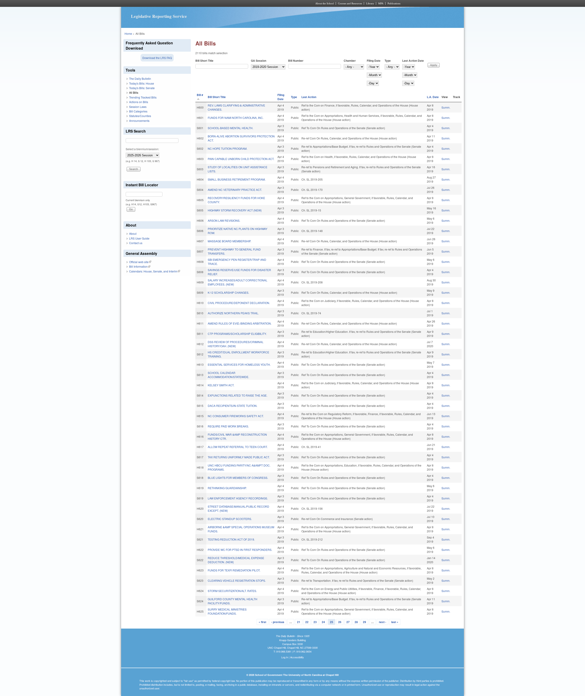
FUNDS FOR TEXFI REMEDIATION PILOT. (234, 570)
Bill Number (295, 61)
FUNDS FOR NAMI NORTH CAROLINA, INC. (235, 118)
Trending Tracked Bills (143, 97)
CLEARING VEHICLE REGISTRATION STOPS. (237, 580)
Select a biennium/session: (142, 149)
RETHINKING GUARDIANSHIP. (227, 488)
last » (394, 622)
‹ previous (277, 622)
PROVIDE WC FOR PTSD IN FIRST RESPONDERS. (240, 550)
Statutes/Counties (140, 116)
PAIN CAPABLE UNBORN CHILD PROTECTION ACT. (241, 159)
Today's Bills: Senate (142, 88)
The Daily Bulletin (140, 78)
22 (306, 622)
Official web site (140, 262)
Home (128, 33)
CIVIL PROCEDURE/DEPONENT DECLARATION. (239, 303)
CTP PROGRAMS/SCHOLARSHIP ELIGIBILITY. (237, 334)
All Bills (133, 92)
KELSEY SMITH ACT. (221, 385)
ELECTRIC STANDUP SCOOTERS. (230, 519)
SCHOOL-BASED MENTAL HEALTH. (230, 128)
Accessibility (297, 657)
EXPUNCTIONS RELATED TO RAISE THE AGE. (237, 395)
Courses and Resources (350, 3)
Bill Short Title (204, 61)
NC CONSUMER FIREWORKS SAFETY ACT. (236, 416)
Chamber (350, 61)
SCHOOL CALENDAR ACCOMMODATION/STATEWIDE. (228, 375)
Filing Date (373, 61)
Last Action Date (413, 61)
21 (298, 622)
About (132, 233)
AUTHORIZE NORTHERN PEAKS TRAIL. (233, 313)
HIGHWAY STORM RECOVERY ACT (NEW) (235, 210)
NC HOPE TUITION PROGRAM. (227, 148)
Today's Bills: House (141, 83)
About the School (324, 3)
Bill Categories (138, 111)
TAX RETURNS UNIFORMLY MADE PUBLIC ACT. (239, 457)
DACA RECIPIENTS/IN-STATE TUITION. (232, 406)
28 (356, 622)
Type (388, 61)
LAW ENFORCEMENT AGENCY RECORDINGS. (238, 498)
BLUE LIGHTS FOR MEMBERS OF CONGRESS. (238, 478)
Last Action (308, 97)
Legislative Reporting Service (159, 16)
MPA (380, 3)
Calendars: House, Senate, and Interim (154, 271)
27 (348, 622)
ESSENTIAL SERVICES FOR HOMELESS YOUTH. (239, 364)
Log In (284, 657)
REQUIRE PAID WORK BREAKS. (228, 426)
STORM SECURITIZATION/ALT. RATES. (232, 591)
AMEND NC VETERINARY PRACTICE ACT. (235, 190)
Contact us (135, 243)
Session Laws (137, 107)
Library (370, 3)
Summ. (445, 107)
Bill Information (139, 266)
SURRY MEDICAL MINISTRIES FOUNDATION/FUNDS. (227, 611)
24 (323, 622)
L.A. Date (433, 97)
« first (262, 622)
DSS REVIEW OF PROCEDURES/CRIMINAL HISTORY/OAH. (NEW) (235, 344)
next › (382, 622)
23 (315, 622)
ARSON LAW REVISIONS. (224, 220)
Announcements (139, 121)
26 (339, 622)
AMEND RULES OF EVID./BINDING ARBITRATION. (239, 323)
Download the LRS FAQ (157, 58)
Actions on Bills (138, 102)
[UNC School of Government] (232, 3)
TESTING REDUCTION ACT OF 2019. (231, 539)
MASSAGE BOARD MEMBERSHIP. (229, 241)
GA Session (258, 61)
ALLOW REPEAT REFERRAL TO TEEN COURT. (238, 447)
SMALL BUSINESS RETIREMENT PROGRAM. (237, 179)
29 (364, 622)
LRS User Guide (139, 238)
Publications (394, 3)
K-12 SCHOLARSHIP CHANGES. (228, 292)
